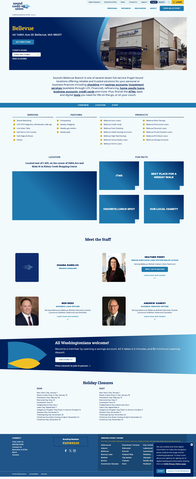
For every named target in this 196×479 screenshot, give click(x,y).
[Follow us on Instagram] (74, 451)
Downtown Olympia (110, 464)
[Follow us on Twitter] (70, 451)
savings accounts (116, 84)
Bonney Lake (106, 454)
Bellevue (105, 451)
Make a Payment (94, 2)
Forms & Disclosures (19, 474)
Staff (115, 105)
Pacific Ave (148, 461)
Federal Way (127, 454)
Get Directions (23, 42)
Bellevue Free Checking (113, 128)
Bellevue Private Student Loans (159, 132)
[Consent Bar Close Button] (191, 444)
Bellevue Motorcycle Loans (157, 124)
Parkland (147, 464)
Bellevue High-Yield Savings (115, 136)
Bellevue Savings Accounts (157, 140)
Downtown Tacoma (130, 445)
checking (93, 84)
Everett (125, 451)
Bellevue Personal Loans (156, 128)
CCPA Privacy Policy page (175, 464)
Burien (104, 461)
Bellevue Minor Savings (155, 121)
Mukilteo (147, 454)
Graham (125, 461)
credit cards (86, 91)
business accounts (65, 91)
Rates (123, 2)
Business (126, 8)
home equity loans (132, 88)
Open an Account (171, 8)
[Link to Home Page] (21, 6)
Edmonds (126, 448)
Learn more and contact (154, 275)
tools (77, 94)
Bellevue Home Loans (113, 144)
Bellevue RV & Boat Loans (157, 136)
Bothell (104, 458)
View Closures (19, 59)
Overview (83, 105)
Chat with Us (17, 442)
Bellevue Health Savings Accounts (118, 132)
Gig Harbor (127, 458)
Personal (112, 8)
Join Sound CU (65, 360)
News (14, 452)
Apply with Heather (154, 269)
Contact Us (133, 2)
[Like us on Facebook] (66, 451)
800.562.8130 (17, 444)
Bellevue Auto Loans (112, 121)
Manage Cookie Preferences (178, 471)
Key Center (148, 445)
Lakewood (147, 448)
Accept (160, 471)
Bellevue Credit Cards (113, 124)
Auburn (104, 448)
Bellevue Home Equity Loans (116, 140)
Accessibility (33, 474)
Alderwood (106, 445)
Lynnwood (148, 451)
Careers (15, 455)
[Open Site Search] (169, 2)
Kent (124, 464)
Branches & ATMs (110, 2)
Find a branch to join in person (71, 366)
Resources (140, 8)
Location (100, 105)
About (153, 8)
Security (44, 474)
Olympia (147, 458)
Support (144, 2)
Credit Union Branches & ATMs (21, 15)
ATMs (132, 91)
